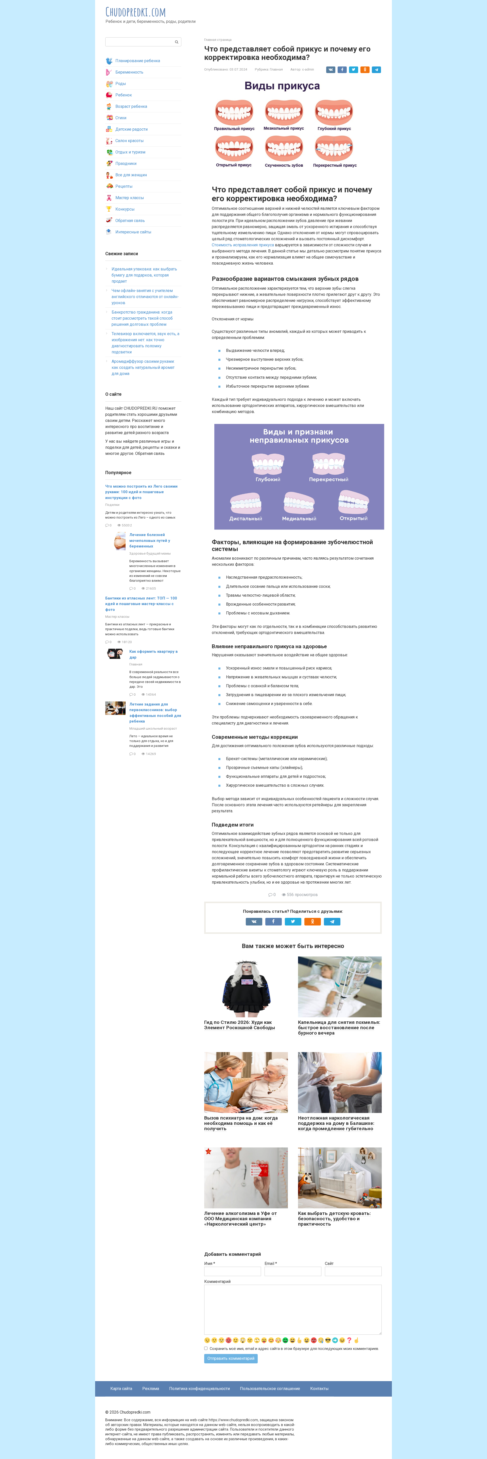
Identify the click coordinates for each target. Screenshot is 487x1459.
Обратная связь (130, 220)
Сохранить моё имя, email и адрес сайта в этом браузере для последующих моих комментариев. (294, 1349)
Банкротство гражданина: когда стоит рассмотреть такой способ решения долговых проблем (142, 318)
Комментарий (217, 1281)
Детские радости (131, 129)
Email (271, 1263)
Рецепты (124, 186)
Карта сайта (121, 1388)
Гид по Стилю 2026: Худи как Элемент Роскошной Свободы (239, 1025)
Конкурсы (125, 209)
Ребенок (123, 95)
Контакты (319, 1388)
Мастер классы (129, 197)
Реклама (150, 1388)
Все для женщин (131, 175)
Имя (209, 1263)
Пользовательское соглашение (270, 1388)
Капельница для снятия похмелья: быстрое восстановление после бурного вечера (339, 1027)
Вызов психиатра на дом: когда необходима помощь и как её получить (241, 1123)
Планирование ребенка (137, 60)
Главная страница (218, 40)
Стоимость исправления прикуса (243, 245)
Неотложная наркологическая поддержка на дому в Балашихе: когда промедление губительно (336, 1123)
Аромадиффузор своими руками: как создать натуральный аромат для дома (143, 367)
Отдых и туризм (130, 152)
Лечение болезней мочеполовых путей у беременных (149, 540)
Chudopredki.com (136, 11)
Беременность (129, 72)
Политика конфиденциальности (199, 1388)
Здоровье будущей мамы (150, 553)
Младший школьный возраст (153, 728)
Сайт (329, 1263)
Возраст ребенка (131, 106)
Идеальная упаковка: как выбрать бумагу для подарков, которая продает (144, 275)
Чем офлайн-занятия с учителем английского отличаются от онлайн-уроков (145, 296)
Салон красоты (129, 140)
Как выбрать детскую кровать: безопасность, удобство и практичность (334, 1218)
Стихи (120, 117)
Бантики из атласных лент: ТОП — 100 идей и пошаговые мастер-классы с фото (141, 604)
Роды (120, 83)
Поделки (112, 505)
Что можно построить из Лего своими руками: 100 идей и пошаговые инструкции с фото (141, 492)
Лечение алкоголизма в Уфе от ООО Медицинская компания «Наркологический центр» (240, 1218)
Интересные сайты (133, 232)
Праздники (125, 163)
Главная (276, 69)
